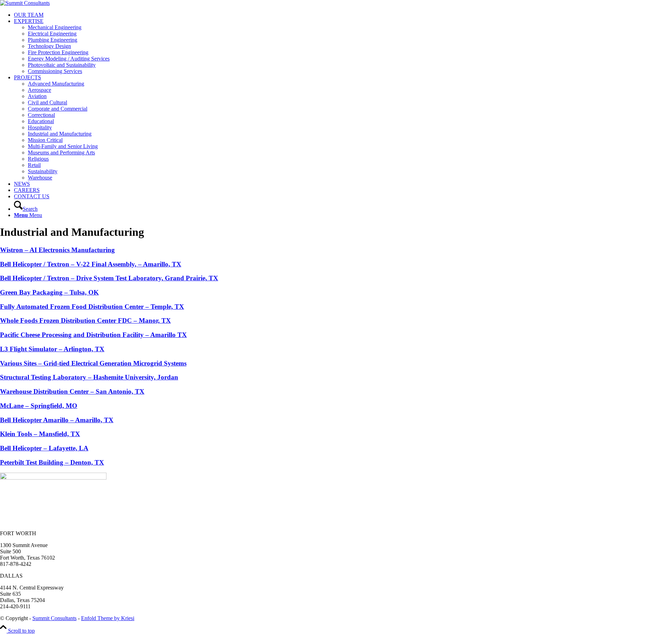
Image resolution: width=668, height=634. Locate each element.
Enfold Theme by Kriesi (107, 618)
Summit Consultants (54, 618)
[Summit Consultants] (25, 3)
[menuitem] (341, 15)
